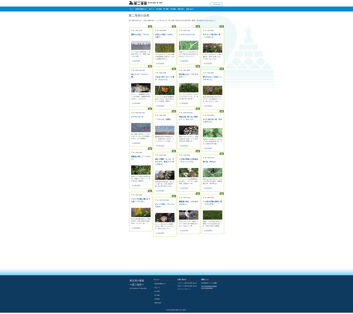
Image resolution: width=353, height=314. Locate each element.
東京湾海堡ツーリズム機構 (209, 283)
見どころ (151, 9)
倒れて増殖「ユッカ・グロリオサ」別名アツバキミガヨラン (164, 161)
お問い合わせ (190, 9)
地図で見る (181, 9)
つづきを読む (136, 61)
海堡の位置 (157, 303)
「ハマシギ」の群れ (163, 119)
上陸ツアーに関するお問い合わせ (187, 286)
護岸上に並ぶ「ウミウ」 (140, 34)
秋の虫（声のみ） (210, 162)
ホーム (132, 9)
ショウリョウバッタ (187, 34)
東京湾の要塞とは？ (141, 9)
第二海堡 (158, 9)
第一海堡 (166, 9)
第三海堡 (173, 9)
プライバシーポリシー (183, 289)
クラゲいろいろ (137, 117)
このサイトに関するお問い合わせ (187, 283)
